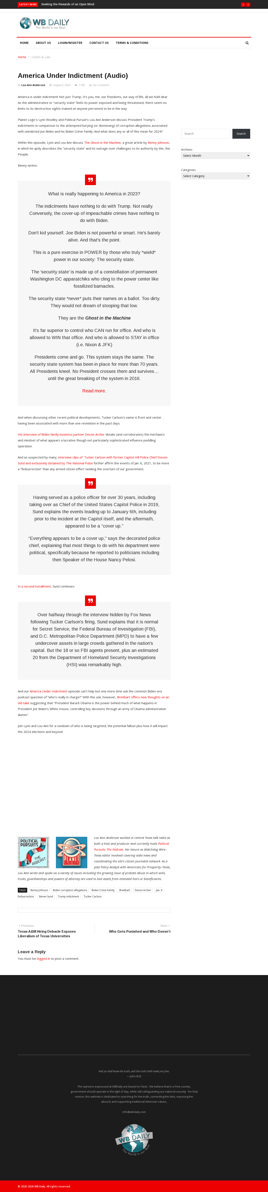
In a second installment (34, 586)
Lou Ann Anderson (33, 85)
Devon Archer (143, 890)
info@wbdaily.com (134, 1112)
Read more (93, 390)
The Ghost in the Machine (102, 142)
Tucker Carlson (93, 896)
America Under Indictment (48, 691)
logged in (43, 958)
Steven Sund (46, 896)
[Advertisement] (153, 23)
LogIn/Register (70, 43)
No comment (101, 85)
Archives (186, 149)
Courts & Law (41, 57)
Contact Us (99, 43)
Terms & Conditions (132, 43)
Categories (188, 170)
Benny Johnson (158, 142)
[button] (243, 5)
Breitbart (124, 890)
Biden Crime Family (103, 890)
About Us (43, 43)
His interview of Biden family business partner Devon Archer (61, 434)
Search (241, 134)
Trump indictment (68, 896)
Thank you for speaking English (75, 4)
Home (24, 43)
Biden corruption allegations (70, 890)
